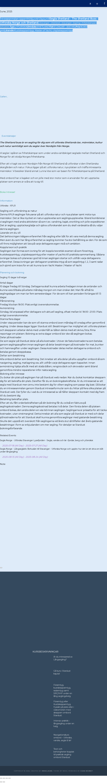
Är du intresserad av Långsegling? (63, 658)
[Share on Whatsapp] (1, 556)
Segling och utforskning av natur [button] (18, 211)
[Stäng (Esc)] (9, 778)
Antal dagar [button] (6, 282)
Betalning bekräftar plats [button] (14, 399)
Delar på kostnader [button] (10, 337)
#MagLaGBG (47, 771)
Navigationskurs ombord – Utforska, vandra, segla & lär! (63, 738)
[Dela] (7, 778)
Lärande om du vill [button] (10, 232)
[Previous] (3, 114)
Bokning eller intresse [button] (12, 374)
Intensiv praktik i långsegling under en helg (64, 723)
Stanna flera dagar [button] (10, 319)
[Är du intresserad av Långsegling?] (42, 661)
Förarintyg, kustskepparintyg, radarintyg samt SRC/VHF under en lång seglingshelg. (63, 690)
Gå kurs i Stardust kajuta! (62, 672)
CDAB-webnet (86, 771)
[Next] (103, 114)
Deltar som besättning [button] (12, 355)
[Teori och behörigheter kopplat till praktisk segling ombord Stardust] (42, 753)
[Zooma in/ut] (1, 778)
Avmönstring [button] (7, 308)
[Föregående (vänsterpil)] (1, 781)
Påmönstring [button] (7, 301)
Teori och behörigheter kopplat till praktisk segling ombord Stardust (64, 753)
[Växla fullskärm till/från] (4, 778)
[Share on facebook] (1, 545)
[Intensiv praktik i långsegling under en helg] (42, 725)
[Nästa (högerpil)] (4, 781)
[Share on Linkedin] (1, 552)
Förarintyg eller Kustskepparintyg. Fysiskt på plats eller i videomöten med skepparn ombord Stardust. (64, 708)
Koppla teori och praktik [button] (13, 247)
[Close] (1, 567)
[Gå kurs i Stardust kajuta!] (42, 675)
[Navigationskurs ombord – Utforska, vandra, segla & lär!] (42, 739)
